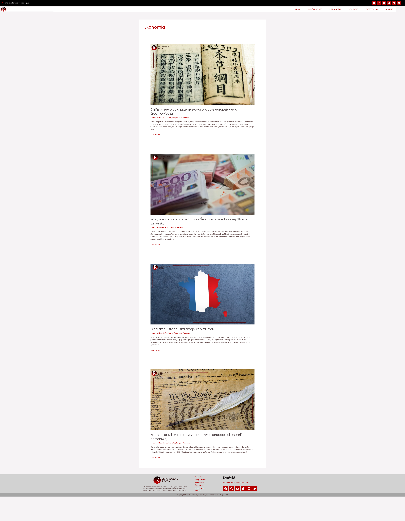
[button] (298, 9)
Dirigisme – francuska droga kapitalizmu (182, 329)
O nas (297, 9)
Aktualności (335, 9)
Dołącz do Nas (315, 9)
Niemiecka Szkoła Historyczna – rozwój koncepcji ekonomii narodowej (196, 436)
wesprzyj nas (372, 9)
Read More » (155, 134)
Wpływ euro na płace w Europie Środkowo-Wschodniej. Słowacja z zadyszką (202, 221)
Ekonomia (154, 117)
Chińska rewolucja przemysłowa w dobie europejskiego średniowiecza (194, 111)
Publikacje (353, 9)
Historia (161, 117)
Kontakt (389, 9)
